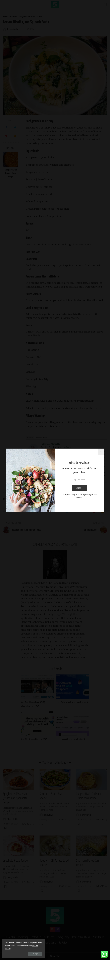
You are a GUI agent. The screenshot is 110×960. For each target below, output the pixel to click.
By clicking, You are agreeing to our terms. (81, 496)
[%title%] (101, 452)
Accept (35, 954)
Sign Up (79, 488)
